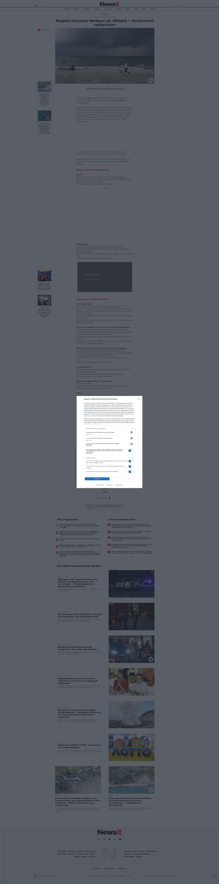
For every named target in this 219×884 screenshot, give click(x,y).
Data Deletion (100, 485)
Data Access (109, 485)
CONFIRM (97, 479)
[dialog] (109, 442)
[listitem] (109, 428)
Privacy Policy (119, 485)
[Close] (139, 399)
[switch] (130, 432)
